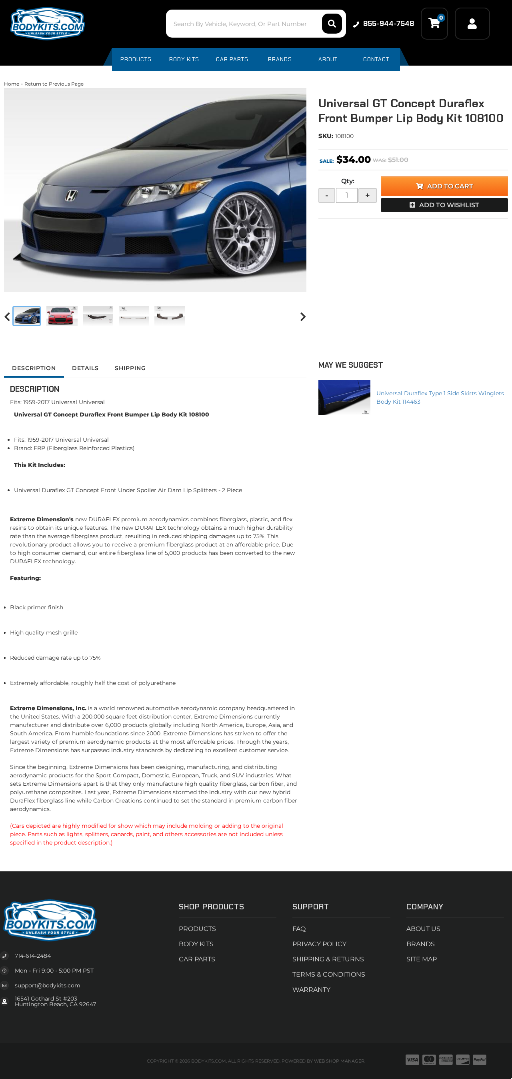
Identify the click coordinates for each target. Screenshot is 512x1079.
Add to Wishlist (449, 205)
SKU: (325, 136)
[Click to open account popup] (472, 24)
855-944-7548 (388, 23)
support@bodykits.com (47, 985)
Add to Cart (450, 186)
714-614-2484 (33, 955)
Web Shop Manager (339, 1061)
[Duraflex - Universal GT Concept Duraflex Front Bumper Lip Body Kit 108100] (155, 190)
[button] (256, 24)
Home (11, 84)
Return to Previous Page (54, 84)
